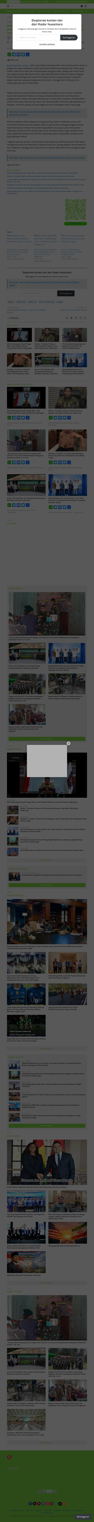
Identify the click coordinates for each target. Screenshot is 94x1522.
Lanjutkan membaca (47, 44)
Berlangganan (69, 37)
